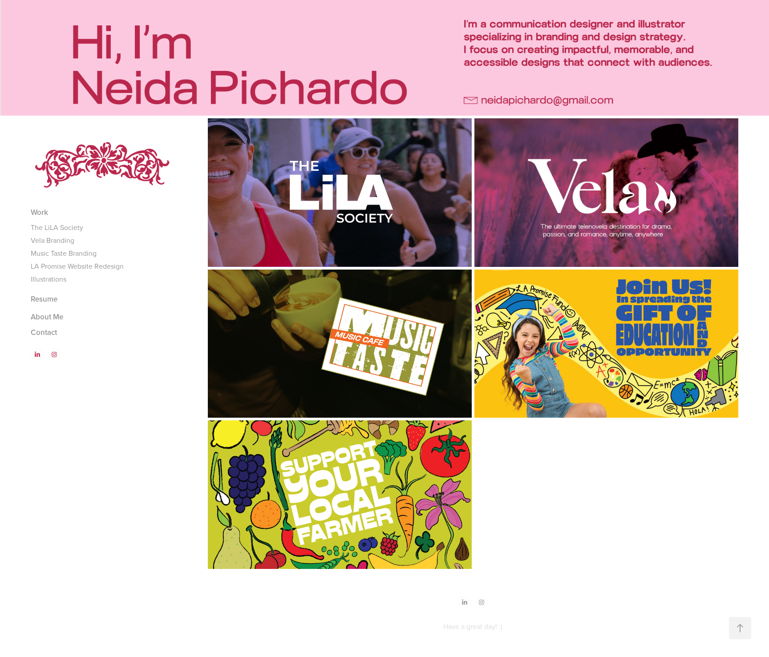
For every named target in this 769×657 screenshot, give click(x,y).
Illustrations (48, 279)
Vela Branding (52, 240)
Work (39, 212)
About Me (47, 316)
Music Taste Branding (64, 253)
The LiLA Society (57, 227)
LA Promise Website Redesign (77, 266)
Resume (44, 299)
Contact (44, 332)
